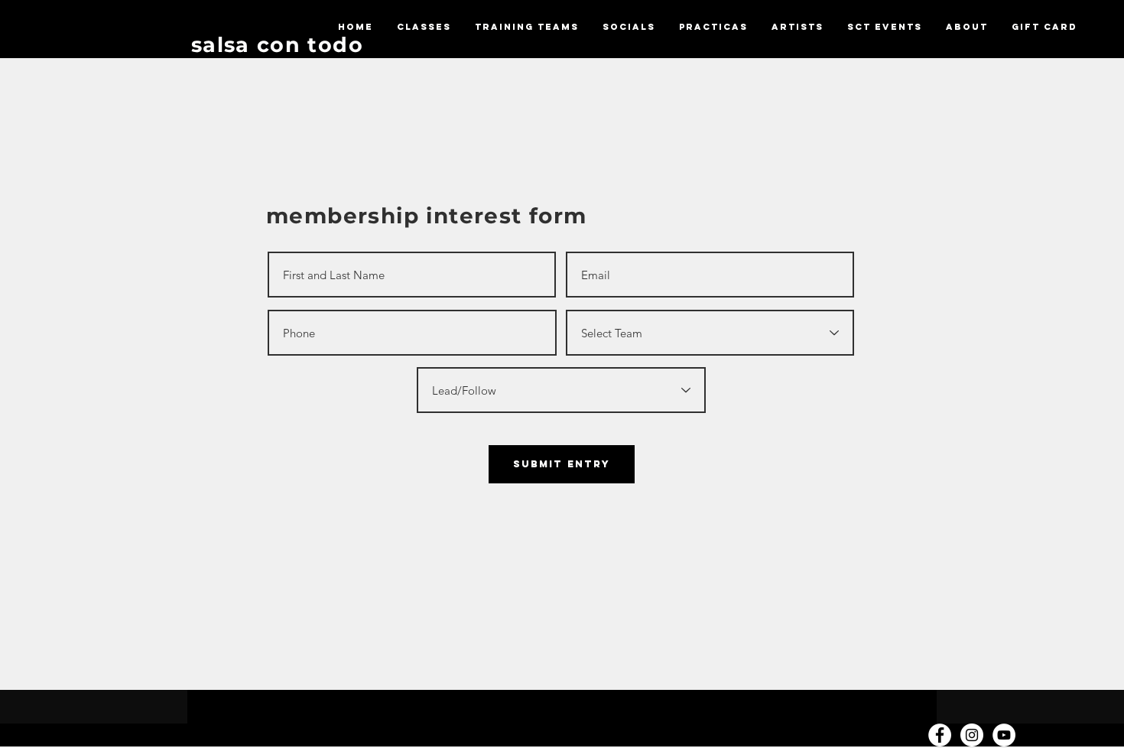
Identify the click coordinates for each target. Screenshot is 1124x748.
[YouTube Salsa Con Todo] (1003, 735)
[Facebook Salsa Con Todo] (939, 735)
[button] (424, 27)
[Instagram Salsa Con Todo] (971, 735)
